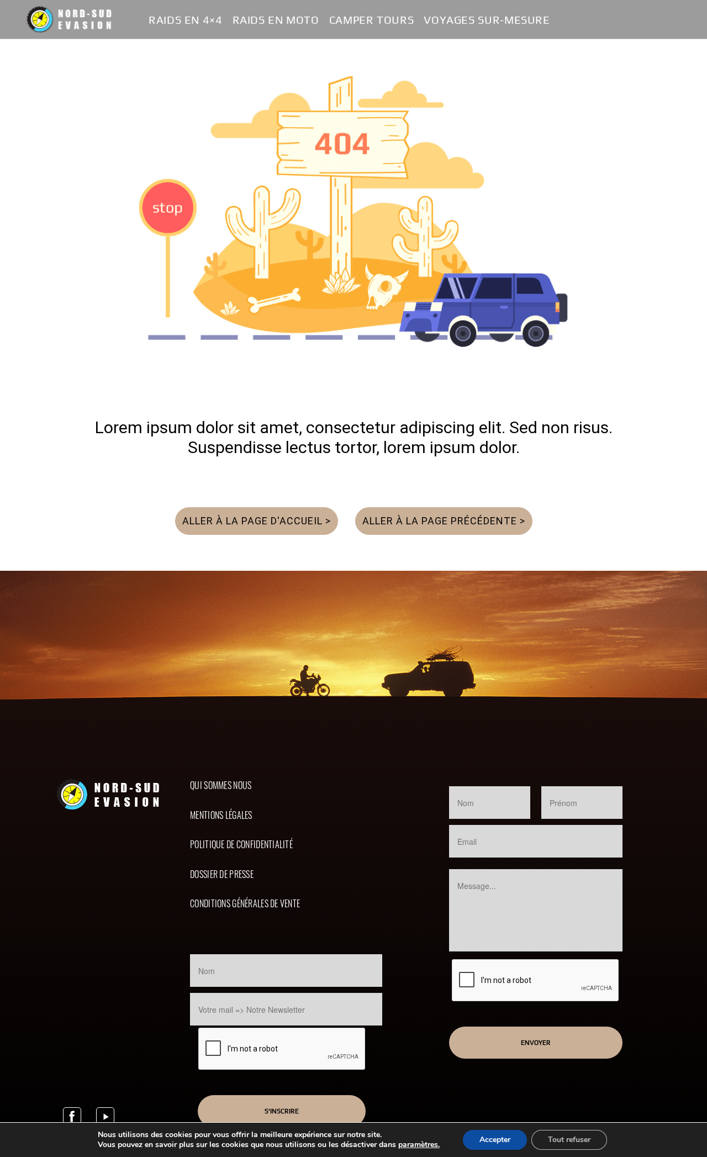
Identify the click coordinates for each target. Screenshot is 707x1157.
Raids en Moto (276, 20)
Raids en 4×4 (186, 20)
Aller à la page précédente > (443, 521)
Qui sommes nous (220, 785)
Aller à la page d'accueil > (256, 521)
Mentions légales (221, 815)
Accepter (494, 1139)
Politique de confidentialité (241, 844)
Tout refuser (569, 1139)
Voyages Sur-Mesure (487, 20)
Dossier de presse (222, 874)
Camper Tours (371, 20)
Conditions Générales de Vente (245, 903)
